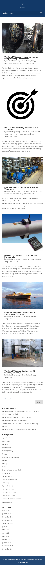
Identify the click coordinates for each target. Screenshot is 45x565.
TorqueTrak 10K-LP (11, 134)
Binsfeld (5, 444)
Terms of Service (22, 562)
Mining (4, 463)
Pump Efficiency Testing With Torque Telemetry (21, 188)
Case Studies (26, 61)
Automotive (6, 441)
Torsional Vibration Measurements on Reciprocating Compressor (21, 58)
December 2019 (7, 546)
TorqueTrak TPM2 (10, 136)
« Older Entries (7, 399)
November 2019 (7, 549)
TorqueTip (25, 132)
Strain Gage (6, 473)
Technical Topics (8, 476)
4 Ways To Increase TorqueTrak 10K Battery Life (20, 256)
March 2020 (6, 536)
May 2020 (5, 530)
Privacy (36, 560)
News (4, 467)
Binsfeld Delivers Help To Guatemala (14, 420)
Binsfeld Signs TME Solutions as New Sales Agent (19, 429)
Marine (33, 316)
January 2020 (6, 543)
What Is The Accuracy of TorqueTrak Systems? (21, 128)
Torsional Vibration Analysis (11, 499)
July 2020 (5, 527)
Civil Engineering (36, 191)
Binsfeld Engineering (13, 61)
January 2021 (6, 514)
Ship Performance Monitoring (12, 470)
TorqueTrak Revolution (26, 134)
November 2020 (7, 517)
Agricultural (6, 438)
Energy (33, 61)
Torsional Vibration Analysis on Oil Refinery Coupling (19, 372)
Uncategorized (7, 502)
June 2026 (5, 511)
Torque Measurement (9, 480)
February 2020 (7, 539)
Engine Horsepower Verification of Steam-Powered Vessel (19, 313)
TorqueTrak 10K (28, 63)
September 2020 (8, 523)
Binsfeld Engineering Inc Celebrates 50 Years (17, 417)
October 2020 (7, 520)
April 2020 (5, 533)
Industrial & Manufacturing (13, 63)
